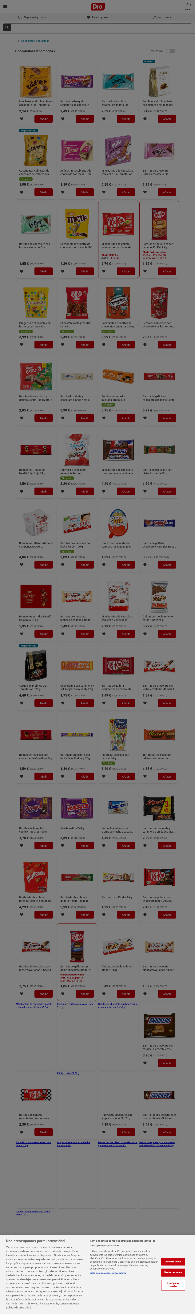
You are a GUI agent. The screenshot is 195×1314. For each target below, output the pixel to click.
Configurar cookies (173, 1285)
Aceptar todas (173, 1261)
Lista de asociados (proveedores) (108, 1273)
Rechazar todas (173, 1272)
